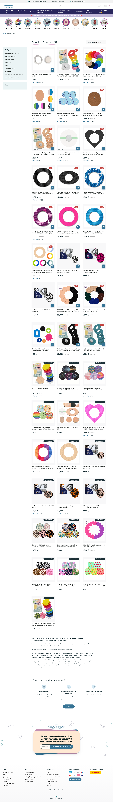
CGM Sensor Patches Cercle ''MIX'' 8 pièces (43, 506)
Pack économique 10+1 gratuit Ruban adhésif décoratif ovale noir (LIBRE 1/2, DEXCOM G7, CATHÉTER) (68, 193)
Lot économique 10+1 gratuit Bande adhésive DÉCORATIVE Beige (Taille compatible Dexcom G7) (43, 153)
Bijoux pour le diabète (30, 779)
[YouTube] (63, 789)
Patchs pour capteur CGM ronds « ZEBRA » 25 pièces (67, 271)
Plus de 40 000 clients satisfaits (78, 1)
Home (4, 33)
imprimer (49, 778)
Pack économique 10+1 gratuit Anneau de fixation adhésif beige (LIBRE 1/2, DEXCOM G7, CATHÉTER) (68, 467)
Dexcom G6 (8, 62)
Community (6, 776)
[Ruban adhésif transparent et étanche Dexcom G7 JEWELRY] (68, 138)
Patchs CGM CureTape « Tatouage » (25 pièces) (94, 467)
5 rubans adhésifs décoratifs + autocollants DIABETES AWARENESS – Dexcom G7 (68, 114)
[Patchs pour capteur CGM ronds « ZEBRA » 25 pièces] (68, 255)
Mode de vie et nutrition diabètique (63, 11)
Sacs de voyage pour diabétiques (14, 74)
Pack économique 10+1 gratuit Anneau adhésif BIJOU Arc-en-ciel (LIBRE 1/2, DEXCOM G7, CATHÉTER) (43, 467)
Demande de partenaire (9, 783)
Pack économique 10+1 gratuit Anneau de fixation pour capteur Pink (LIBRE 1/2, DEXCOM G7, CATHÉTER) (68, 232)
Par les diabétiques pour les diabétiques (37, 1)
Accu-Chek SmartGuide (31, 778)
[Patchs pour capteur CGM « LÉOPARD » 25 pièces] (94, 255)
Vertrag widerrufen (75, 779)
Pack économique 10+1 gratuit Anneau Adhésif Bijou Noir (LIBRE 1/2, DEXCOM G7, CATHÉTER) (43, 193)
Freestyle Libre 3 (9, 59)
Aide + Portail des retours (53, 776)
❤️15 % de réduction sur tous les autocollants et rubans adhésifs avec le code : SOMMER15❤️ (56, 15)
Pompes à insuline (29, 772)
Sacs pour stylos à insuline (12, 77)
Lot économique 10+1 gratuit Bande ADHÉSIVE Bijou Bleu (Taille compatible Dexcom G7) (93, 350)
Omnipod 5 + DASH (10, 68)
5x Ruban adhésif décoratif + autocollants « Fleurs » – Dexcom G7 (68, 585)
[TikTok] (58, 789)
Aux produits (68, 706)
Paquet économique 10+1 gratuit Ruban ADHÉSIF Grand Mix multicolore (41, 114)
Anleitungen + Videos (8, 772)
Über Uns (5, 785)
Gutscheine (6, 779)
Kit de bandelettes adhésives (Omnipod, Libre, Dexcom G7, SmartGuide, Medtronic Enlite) (41, 350)
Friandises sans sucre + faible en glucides (44, 11)
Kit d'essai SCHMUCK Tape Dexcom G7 (68, 428)
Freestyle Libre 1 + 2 (10, 56)
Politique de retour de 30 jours (58, 1)
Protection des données (53, 774)
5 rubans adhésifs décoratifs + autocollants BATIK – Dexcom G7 (93, 389)
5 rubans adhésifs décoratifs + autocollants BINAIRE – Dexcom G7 (68, 389)
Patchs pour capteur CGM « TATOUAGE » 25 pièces (91, 506)
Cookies (49, 785)
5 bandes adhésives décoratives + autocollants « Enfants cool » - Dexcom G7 (67, 546)
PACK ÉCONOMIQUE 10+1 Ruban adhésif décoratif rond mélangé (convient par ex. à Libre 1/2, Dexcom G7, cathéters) (43, 271)
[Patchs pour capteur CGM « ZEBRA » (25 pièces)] (43, 295)
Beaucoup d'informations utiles (33, 776)
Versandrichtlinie (51, 779)
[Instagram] (49, 789)
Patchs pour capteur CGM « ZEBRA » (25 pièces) (43, 310)
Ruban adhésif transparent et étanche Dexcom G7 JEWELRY (68, 153)
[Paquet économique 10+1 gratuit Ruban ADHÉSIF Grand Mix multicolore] (43, 99)
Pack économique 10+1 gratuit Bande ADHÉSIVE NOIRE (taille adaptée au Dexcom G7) (68, 350)
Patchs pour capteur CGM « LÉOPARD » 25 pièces (91, 271)
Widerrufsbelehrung (52, 781)
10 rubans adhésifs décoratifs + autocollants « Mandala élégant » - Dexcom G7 (42, 546)
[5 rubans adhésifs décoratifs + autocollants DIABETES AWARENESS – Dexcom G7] (68, 99)
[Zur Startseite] (8, 6)
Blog (4, 774)
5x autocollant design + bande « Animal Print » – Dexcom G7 (41, 585)
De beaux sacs (28, 774)
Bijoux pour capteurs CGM (12, 53)
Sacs (31, 11)
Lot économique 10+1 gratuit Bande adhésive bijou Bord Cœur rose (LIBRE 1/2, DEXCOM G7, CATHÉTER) (94, 428)
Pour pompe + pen (22, 11)
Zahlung (49, 783)
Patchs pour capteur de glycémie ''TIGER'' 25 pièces (67, 506)
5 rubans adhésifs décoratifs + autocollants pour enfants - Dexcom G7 (42, 428)
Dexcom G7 (8, 65)
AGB (48, 772)
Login (101, 5)
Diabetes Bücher (29, 781)
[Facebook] (54, 789)
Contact (5, 781)
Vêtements (79, 11)
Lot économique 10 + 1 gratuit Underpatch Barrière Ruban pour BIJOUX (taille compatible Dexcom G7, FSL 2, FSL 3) (93, 114)
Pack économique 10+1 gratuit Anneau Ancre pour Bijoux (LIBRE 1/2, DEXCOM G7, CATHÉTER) (94, 193)
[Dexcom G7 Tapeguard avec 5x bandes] (43, 59)
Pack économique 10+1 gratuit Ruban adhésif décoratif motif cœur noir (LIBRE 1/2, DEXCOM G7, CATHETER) (94, 153)
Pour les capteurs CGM (9, 11)
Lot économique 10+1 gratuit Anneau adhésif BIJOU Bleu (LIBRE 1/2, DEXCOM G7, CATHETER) (94, 232)
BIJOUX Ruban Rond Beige (40, 388)
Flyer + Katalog (7, 778)
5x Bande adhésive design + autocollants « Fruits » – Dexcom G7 (94, 585)
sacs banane (8, 71)
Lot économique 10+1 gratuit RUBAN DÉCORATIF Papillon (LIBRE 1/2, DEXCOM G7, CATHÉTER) (43, 232)
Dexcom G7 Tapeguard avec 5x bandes (41, 75)
